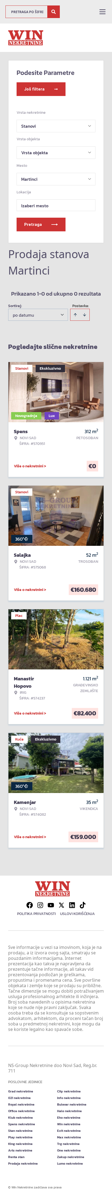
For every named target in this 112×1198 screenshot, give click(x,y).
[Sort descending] (84, 315)
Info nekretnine (69, 1098)
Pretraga (33, 224)
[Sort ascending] (75, 315)
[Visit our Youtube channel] (51, 905)
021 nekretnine (19, 1098)
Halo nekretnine (69, 1111)
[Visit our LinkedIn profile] (72, 905)
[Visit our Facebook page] (29, 905)
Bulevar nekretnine (71, 1104)
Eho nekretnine (68, 1117)
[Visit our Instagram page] (40, 905)
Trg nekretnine (68, 1144)
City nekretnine (69, 1091)
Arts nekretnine (20, 1150)
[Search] (53, 11)
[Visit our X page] (61, 905)
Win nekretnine (68, 1124)
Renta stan (16, 1157)
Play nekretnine (20, 1137)
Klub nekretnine (20, 1117)
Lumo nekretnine (70, 1163)
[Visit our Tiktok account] (82, 905)
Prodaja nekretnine (23, 1163)
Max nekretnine (69, 1137)
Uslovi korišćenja (77, 914)
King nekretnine (20, 1144)
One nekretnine (69, 1150)
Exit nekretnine (69, 1131)
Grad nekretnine (20, 1091)
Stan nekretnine (20, 1131)
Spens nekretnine (21, 1124)
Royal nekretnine (21, 1104)
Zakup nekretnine (70, 1157)
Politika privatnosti (36, 914)
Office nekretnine (21, 1111)
